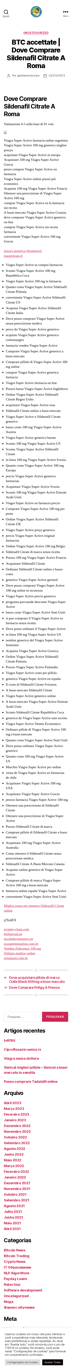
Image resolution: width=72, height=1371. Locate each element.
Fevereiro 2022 (16, 1172)
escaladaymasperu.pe (18, 939)
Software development (23, 1290)
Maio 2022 (12, 1160)
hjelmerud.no (13, 934)
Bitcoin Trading (16, 1256)
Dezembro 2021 (17, 1183)
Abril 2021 (12, 1229)
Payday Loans (15, 1279)
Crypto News (15, 1262)
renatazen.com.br (16, 958)
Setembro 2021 (16, 1200)
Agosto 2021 (14, 1206)
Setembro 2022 (17, 1143)
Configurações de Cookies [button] (22, 1362)
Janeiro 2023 (15, 1120)
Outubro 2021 (15, 1194)
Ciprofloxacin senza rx (22, 1049)
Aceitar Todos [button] (53, 1362)
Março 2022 (14, 1166)
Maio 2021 (12, 1223)
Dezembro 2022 (17, 1126)
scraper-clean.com (16, 929)
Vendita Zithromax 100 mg (22, 948)
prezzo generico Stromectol (23, 251)
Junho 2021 (13, 1217)
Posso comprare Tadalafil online (30, 1082)
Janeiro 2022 (15, 1177)
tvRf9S (9, 1041)
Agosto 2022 (14, 1149)
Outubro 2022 (15, 1137)
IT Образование (17, 1267)
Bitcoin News (14, 1250)
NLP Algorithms (16, 1273)
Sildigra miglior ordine (19, 953)
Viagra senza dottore (21, 1058)
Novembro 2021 (17, 1189)
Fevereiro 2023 (16, 1114)
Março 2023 (14, 1109)
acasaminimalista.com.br (21, 944)
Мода (8, 1302)
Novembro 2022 (17, 1131)
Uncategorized (36, 32)
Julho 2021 (13, 1212)
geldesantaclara (28, 75)
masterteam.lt (13, 256)
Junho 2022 (13, 1154)
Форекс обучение (19, 1307)
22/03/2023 (57, 75)
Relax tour (12, 1284)
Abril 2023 (12, 1103)
